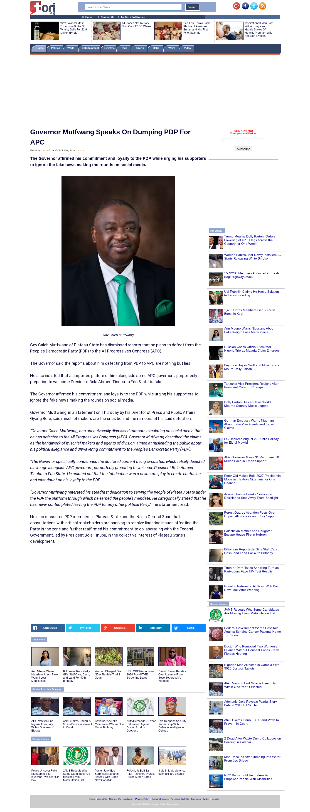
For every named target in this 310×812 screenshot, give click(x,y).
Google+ (216, 799)
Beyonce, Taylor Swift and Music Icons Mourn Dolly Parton (251, 367)
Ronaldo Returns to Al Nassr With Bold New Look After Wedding (251, 588)
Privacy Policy (142, 799)
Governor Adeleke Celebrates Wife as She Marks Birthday (109, 724)
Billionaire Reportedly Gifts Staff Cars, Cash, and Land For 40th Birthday (251, 551)
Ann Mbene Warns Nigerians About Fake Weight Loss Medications (249, 330)
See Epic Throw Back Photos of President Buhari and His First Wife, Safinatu (196, 28)
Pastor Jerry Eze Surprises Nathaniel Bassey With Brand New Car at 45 (107, 775)
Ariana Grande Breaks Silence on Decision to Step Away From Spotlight (251, 496)
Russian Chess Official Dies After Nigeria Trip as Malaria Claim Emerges (252, 348)
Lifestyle (109, 48)
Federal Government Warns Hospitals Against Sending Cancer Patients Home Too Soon (252, 631)
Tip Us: (133, 17)
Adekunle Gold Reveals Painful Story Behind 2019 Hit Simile (250, 703)
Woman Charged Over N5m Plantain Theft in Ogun (109, 674)
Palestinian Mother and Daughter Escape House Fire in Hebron (248, 532)
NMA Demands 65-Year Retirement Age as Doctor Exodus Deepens (141, 726)
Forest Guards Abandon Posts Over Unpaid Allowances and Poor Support (251, 514)
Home (88, 17)
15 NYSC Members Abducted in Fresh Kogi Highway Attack (251, 275)
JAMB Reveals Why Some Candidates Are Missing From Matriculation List (251, 611)
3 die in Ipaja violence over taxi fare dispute (171, 772)
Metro (156, 48)
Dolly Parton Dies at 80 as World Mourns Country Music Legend (247, 403)
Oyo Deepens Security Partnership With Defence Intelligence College (172, 726)
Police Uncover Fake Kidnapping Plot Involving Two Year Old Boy (45, 775)
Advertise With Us (180, 799)
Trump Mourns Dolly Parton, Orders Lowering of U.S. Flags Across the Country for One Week (250, 240)
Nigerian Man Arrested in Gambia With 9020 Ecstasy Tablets (251, 666)
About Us (102, 799)
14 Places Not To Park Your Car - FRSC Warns (136, 25)
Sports (140, 48)
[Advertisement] (155, 89)
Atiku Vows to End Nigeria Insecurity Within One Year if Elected (250, 685)
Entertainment (90, 48)
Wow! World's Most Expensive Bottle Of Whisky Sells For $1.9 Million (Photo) (73, 28)
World (71, 48)
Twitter (206, 799)
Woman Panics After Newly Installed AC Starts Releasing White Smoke (252, 256)
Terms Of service (160, 799)
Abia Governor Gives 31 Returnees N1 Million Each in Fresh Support (252, 459)
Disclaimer (128, 799)
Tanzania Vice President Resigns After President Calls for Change (251, 385)
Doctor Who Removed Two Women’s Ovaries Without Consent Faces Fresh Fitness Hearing (251, 650)
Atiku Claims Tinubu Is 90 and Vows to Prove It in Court (77, 724)
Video (187, 48)
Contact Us (107, 17)
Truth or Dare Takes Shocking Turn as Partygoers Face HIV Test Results (251, 569)
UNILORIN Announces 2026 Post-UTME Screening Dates (140, 674)
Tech (124, 48)
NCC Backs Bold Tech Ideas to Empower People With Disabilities (248, 777)
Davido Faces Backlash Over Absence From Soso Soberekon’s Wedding (172, 676)
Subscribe (243, 149)
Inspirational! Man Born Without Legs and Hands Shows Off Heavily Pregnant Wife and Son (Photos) (259, 29)
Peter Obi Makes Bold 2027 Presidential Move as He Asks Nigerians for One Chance (252, 479)
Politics (56, 48)
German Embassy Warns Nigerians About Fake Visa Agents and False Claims (249, 424)
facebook (196, 799)
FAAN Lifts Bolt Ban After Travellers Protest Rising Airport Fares (141, 774)
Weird (172, 48)
